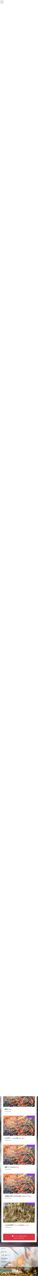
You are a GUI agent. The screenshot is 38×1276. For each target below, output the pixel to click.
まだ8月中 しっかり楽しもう (15, 1138)
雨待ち (8, 1109)
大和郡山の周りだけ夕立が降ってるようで (18, 1196)
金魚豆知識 (4, 1258)
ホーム (3, 1248)
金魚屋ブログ (5, 1262)
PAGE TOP (35, 1236)
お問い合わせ (5, 1265)
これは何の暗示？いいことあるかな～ (17, 1225)
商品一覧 (3, 1252)
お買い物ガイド (5, 1255)
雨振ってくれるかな (12, 1167)
